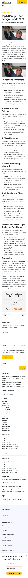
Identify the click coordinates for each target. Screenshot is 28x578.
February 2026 (5, 405)
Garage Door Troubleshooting (9, 448)
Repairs (20, 499)
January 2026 (5, 408)
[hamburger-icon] (3, 6)
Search (4, 364)
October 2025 (5, 414)
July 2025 (4, 420)
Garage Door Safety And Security (10, 444)
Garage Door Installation (8, 438)
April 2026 (4, 401)
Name (5, 345)
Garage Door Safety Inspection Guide (11, 382)
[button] (25, 555)
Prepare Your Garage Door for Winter (11, 384)
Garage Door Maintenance (8, 440)
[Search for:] (14, 453)
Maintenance (12, 499)
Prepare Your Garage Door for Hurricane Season (12, 483)
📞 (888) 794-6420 (14, 309)
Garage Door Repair (7, 12)
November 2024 (6, 426)
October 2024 (5, 428)
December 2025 (6, 410)
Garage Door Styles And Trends (10, 446)
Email (13, 345)
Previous (6, 315)
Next (23, 315)
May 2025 (4, 424)
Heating (5, 499)
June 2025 (4, 422)
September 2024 (6, 430)
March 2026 (5, 403)
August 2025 (5, 418)
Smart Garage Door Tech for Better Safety (13, 386)
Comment (6, 332)
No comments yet (18, 22)
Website (23, 345)
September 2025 (6, 416)
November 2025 (6, 412)
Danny (11, 22)
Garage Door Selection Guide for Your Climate (14, 376)
